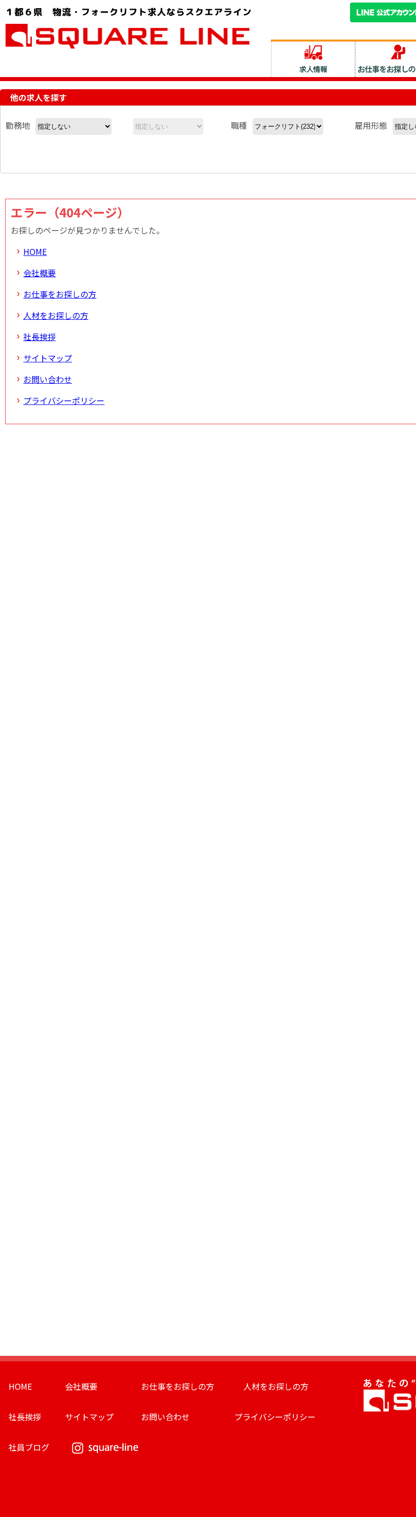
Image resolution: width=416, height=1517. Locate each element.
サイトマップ (47, 358)
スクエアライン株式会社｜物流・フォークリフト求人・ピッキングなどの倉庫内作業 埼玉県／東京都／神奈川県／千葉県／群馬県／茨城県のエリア (128, 27)
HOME (35, 251)
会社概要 (39, 273)
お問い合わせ (47, 379)
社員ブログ (29, 1447)
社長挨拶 (39, 336)
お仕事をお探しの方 (59, 294)
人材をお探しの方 (55, 315)
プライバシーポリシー (64, 400)
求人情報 (313, 58)
